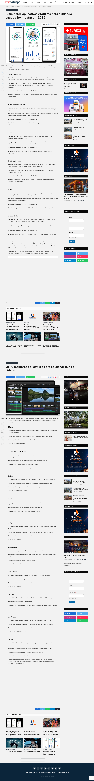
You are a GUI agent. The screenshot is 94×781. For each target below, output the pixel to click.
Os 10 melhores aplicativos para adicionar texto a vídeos (51, 345)
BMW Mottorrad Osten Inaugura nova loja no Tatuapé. (80, 128)
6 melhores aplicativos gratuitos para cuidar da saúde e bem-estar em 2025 (51, 753)
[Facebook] (2, 69)
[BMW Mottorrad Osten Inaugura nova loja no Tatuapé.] (68, 129)
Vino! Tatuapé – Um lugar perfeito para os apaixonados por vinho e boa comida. (76, 196)
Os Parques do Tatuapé (73, 424)
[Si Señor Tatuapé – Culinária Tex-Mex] (76, 546)
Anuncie (79, 2)
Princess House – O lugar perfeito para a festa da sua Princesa (75, 68)
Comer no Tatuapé (69, 552)
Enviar (72, 241)
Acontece (25, 2)
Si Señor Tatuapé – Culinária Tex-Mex (75, 556)
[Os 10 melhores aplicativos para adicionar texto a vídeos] (51, 336)
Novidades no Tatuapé (71, 115)
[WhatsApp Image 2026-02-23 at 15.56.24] (76, 39)
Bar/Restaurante (81, 200)
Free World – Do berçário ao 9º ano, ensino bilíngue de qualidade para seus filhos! (80, 121)
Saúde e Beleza (56, 2)
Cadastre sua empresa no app (47, 772)
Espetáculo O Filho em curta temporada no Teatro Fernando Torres (80, 85)
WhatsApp (72, 232)
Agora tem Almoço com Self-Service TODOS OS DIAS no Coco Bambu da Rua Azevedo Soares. (80, 137)
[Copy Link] (2, 90)
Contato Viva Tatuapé (64, 772)
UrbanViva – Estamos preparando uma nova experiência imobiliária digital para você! (32, 327)
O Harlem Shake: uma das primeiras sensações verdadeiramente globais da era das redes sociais (50, 327)
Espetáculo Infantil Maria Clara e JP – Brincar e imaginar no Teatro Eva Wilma (80, 438)
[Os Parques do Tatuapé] (76, 419)
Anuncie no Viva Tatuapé (31, 772)
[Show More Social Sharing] (37, 24)
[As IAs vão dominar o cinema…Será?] (32, 336)
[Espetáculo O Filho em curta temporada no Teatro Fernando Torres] (68, 85)
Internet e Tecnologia (11, 10)
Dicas (51, 2)
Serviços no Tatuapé (70, 58)
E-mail (71, 225)
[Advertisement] (33, 279)
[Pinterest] (2, 76)
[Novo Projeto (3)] (76, 104)
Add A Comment (33, 352)
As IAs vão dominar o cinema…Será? (32, 345)
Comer (38, 2)
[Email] (2, 80)
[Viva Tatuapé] (13, 2)
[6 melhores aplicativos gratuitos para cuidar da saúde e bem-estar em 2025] (33, 45)
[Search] (91, 2)
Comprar (45, 2)
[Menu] (3, 2)
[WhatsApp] (2, 87)
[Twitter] (2, 73)
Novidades (26, 322)
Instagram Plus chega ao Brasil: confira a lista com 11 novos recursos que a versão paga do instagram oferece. (13, 327)
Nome (70, 217)
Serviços (65, 2)
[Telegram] (2, 83)
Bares (32, 2)
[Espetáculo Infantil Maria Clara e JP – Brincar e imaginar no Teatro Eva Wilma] (68, 438)
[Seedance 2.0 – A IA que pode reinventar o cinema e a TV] (14, 336)
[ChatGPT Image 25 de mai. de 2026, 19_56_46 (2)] (76, 160)
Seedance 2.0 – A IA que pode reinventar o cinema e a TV (14, 345)
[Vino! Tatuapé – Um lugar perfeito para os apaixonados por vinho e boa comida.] (76, 186)
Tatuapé (67, 411)
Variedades (71, 2)
